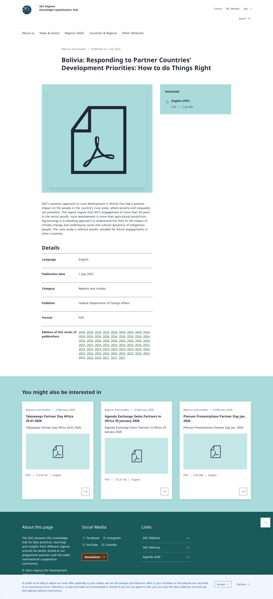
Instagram (114, 538)
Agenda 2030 (151, 557)
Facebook (92, 538)
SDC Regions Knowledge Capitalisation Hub (58, 8)
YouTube (92, 545)
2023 (82, 345)
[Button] (86, 491)
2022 (90, 358)
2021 (106, 358)
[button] (103, 33)
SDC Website (151, 538)
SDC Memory (151, 547)
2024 (82, 332)
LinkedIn (111, 545)
